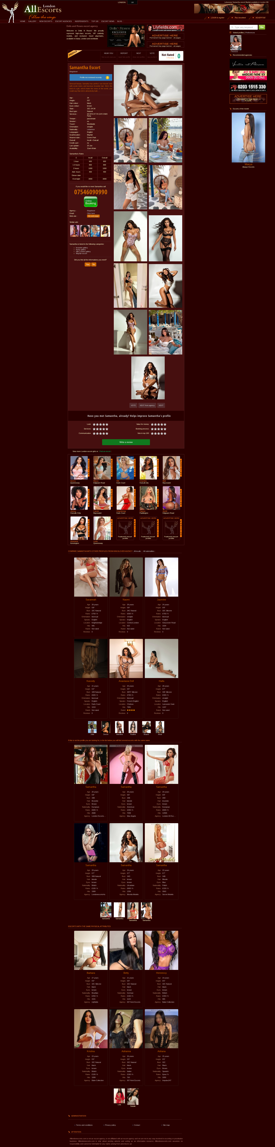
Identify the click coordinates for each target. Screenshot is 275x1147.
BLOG (119, 21)
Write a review (126, 442)
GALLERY (32, 21)
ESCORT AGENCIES (63, 21)
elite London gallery (83, 251)
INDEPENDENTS (81, 21)
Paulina (133, 734)
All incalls (137, 551)
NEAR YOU (109, 55)
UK (132, 2)
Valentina (119, 734)
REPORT (124, 55)
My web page (93, 216)
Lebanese (91, 129)
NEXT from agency (147, 405)
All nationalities (148, 551)
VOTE (152, 55)
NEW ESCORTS (45, 21)
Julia (92, 734)
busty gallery (81, 250)
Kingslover (74, 71)
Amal (160, 734)
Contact (137, 1125)
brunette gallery (82, 248)
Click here (91, 213)
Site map (166, 1125)
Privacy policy (110, 1125)
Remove (234, 51)
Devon (105, 734)
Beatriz (146, 734)
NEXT (139, 55)
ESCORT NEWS (107, 21)
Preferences (250, 33)
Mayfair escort (81, 253)
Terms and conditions (84, 1125)
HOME (22, 21)
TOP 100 (94, 21)
